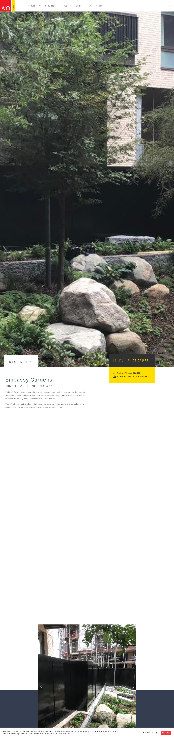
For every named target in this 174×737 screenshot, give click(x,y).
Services (33, 6)
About (66, 6)
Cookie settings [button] (151, 733)
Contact (100, 6)
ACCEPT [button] (165, 732)
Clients (80, 6)
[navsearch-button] (169, 6)
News (90, 6)
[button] (40, 687)
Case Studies (52, 6)
